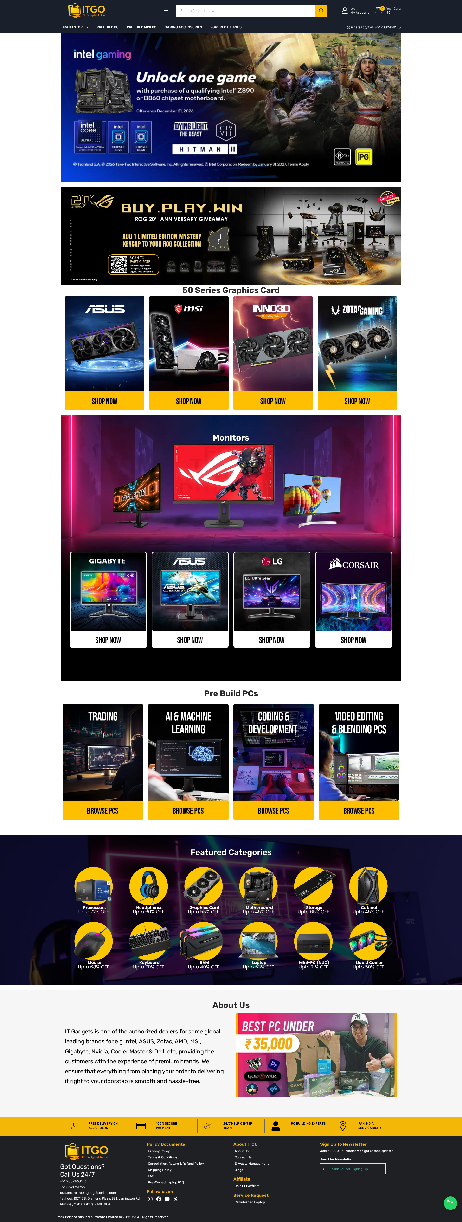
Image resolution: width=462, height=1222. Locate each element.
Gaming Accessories (183, 27)
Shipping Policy (160, 1170)
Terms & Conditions (162, 1157)
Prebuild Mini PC (141, 27)
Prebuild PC (108, 27)
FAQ (151, 1176)
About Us (242, 1151)
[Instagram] (150, 1199)
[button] (220, 178)
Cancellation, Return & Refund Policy (176, 1164)
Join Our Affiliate (247, 1186)
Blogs (239, 1170)
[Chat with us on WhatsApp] (450, 1203)
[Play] (316, 1055)
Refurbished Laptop (250, 1202)
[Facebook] (158, 1199)
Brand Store (73, 27)
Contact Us (243, 1157)
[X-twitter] (175, 1199)
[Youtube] (167, 1199)
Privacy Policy (159, 1151)
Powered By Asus (226, 27)
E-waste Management (252, 1164)
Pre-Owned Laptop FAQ (166, 1182)
